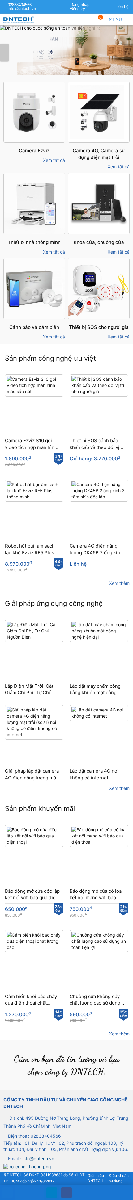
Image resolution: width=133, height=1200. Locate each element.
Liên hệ (121, 7)
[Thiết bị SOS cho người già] (66, 52)
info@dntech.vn (22, 8)
